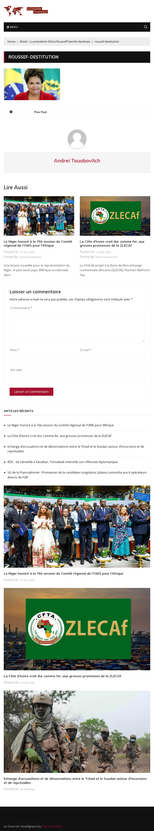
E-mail (85, 350)
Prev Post (40, 112)
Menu (13, 27)
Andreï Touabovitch (30, 257)
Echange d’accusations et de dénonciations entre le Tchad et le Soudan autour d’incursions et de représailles (76, 448)
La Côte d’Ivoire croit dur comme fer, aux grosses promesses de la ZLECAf (112, 243)
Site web (16, 370)
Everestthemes (52, 826)
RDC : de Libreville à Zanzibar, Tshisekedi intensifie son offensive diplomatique (63, 462)
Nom (15, 350)
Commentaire (21, 308)
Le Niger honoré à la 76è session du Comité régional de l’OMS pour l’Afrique (38, 243)
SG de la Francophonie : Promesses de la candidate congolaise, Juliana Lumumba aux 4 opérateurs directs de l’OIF (77, 474)
